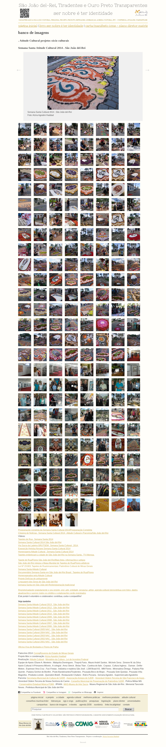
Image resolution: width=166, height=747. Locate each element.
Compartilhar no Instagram (56, 692)
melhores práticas (92, 697)
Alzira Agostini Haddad (55, 656)
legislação (106, 701)
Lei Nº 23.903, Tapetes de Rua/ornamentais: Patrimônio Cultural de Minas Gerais (55, 566)
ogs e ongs (68, 701)
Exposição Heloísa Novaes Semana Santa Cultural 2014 (44, 548)
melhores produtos (110, 697)
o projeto (50, 697)
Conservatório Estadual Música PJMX (36, 684)
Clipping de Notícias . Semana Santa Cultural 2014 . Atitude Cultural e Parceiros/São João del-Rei (63, 533)
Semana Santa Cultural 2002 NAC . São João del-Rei (43, 639)
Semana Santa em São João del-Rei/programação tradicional (46, 585)
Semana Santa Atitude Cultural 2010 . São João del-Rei (43, 614)
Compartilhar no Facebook (31, 692)
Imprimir (100, 692)
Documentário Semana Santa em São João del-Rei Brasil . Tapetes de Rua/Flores (56, 572)
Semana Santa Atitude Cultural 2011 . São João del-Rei (43, 611)
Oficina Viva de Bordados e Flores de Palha (38, 647)
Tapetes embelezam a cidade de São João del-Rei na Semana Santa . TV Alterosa (56, 555)
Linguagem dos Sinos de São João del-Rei (38, 582)
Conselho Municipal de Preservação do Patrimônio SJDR (97, 681)
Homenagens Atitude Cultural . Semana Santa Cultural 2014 (46, 552)
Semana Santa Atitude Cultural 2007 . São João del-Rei (43, 623)
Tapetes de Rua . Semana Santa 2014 (35, 539)
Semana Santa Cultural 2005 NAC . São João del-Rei (43, 629)
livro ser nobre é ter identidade (61, 25)
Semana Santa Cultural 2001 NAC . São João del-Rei (43, 642)
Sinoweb (83, 742)
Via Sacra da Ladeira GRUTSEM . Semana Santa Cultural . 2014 (48, 545)
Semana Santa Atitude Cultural (32, 569)
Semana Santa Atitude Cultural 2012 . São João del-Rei (43, 608)
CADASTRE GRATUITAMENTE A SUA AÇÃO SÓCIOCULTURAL (114, 715)
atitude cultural (128, 697)
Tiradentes (70, 5)
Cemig (37, 653)
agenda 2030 (85, 705)
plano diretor (119, 701)
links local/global (112, 705)
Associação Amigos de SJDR (80, 678)
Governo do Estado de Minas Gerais (57, 653)
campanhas (42, 705)
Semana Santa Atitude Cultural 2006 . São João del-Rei (43, 626)
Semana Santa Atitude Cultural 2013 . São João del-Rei (43, 604)
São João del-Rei (37, 5)
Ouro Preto (100, 5)
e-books (73, 705)
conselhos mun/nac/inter (37, 701)
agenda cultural (74, 697)
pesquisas (94, 701)
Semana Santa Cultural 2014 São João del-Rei (39, 542)
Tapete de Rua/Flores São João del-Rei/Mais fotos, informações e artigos (51, 560)
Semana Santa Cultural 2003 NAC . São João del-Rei (43, 635)
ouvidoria (98, 705)
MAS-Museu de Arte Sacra (76, 684)
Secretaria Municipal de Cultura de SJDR (46, 678)
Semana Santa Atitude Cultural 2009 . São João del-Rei (43, 617)
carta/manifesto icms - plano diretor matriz (116, 25)
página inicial (27, 25)
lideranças (56, 701)
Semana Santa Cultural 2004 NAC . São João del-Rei (43, 632)
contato (126, 705)
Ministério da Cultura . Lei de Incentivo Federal (67, 659)
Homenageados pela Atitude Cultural (35, 575)
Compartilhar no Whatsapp (81, 692)
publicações (81, 701)
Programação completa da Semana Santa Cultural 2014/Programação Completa (55, 530)
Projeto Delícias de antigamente (33, 579)
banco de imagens (58, 705)
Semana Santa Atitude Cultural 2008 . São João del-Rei (43, 620)
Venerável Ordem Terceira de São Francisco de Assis (119, 678)
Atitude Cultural (37, 659)
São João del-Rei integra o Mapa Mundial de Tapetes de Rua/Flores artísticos (53, 563)
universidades (133, 701)
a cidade (60, 697)
